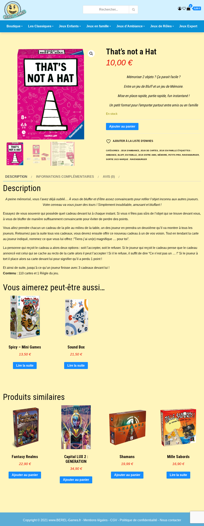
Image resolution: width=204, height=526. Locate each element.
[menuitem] (14, 26)
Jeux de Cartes (149, 150)
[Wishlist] (184, 9)
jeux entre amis (147, 155)
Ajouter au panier (122, 126)
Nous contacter (170, 520)
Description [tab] (16, 176)
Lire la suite (24, 365)
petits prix (174, 155)
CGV (113, 520)
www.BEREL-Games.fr (65, 520)
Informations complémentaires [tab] (65, 176)
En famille (131, 155)
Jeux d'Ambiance (130, 150)
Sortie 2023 (112, 159)
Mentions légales (95, 520)
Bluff (121, 155)
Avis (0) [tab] (109, 176)
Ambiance (111, 155)
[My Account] (179, 9)
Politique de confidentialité (138, 520)
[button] (91, 53)
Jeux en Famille (168, 150)
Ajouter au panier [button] (25, 475)
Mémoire (162, 155)
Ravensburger (190, 155)
